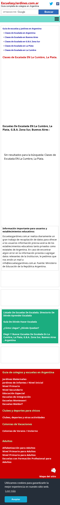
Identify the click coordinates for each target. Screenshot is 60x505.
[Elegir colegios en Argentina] (20, 5)
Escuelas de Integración (16, 396)
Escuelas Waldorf (12, 403)
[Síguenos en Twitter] (51, 4)
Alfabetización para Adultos (18, 447)
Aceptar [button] (16, 499)
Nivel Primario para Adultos (19, 451)
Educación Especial (13, 393)
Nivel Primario (11, 386)
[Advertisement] (30, 91)
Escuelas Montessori (14, 400)
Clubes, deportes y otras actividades (23, 417)
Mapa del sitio (47, 476)
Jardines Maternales (14, 379)
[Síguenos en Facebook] (56, 4)
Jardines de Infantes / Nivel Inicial (22, 382)
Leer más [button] (10, 491)
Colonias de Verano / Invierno (20, 430)
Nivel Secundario (12, 389)
